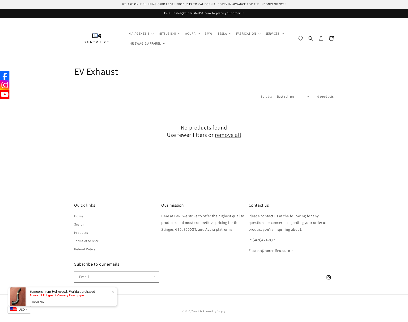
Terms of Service (86, 241)
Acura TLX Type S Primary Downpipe (57, 291)
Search (79, 224)
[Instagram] (4, 85)
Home (78, 216)
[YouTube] (4, 94)
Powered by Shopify (214, 311)
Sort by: (266, 96)
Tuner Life (197, 311)
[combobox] (19, 310)
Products (81, 232)
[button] (141, 33)
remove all (228, 134)
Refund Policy (84, 249)
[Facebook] (4, 75)
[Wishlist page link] (300, 38)
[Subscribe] (154, 277)
